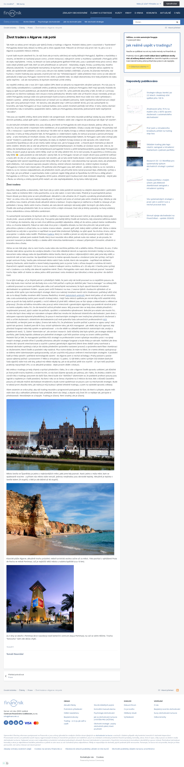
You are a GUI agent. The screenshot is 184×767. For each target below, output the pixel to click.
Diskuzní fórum (130, 705)
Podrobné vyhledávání (73, 709)
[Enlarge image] (60, 434)
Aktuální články (70, 705)
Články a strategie (101, 13)
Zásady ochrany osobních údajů (17, 749)
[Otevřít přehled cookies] (7, 763)
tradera (50, 234)
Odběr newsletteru (71, 713)
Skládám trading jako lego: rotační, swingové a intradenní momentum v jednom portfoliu (160, 147)
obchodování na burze (104, 735)
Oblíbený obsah (130, 713)
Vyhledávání (129, 717)
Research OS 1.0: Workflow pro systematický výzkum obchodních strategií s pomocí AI (160, 164)
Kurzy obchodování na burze (165, 713)
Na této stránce (165, 22)
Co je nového (129, 709)
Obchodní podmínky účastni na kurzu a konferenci (133, 749)
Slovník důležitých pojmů (104, 705)
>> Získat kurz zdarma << (138, 66)
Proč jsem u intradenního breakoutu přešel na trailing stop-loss (159, 131)
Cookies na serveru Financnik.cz (48, 749)
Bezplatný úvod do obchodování (167, 709)
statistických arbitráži (75, 295)
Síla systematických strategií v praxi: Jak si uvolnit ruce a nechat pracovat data (160, 202)
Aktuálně (165, 13)
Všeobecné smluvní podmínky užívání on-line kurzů (87, 749)
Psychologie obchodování (49, 22)
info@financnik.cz (11, 716)
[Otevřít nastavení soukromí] (4, 763)
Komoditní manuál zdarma (104, 709)
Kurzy (118, 13)
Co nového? (9, 4)
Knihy (128, 13)
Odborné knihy (160, 717)
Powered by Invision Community (92, 760)
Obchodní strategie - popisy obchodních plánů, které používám (105, 726)
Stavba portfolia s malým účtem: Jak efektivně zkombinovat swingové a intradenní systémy (158, 184)
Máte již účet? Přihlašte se (148, 4)
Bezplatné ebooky (71, 717)
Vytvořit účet (171, 4)
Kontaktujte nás (87, 757)
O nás (177, 13)
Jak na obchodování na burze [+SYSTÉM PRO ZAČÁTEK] (105, 718)
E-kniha (139, 13)
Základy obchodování (75, 13)
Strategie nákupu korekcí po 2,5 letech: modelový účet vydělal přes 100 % (159, 95)
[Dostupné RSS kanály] (177, 690)
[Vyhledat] (177, 22)
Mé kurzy (21, 4)
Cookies (100, 757)
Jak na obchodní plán (72, 22)
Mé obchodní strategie (94, 22)
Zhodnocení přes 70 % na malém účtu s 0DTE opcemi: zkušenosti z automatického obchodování (159, 113)
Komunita (151, 13)
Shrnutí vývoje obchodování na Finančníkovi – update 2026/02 (160, 217)
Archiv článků (29, 22)
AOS (105, 319)
